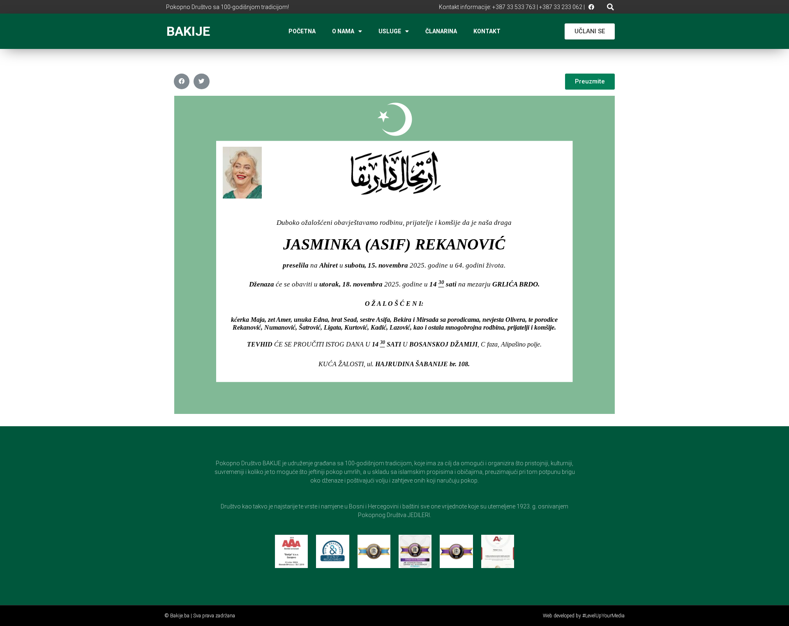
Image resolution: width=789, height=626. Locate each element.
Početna (302, 31)
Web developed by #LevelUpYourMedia (584, 616)
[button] (610, 7)
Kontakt (487, 31)
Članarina (441, 31)
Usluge (389, 31)
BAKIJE (188, 31)
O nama (343, 31)
